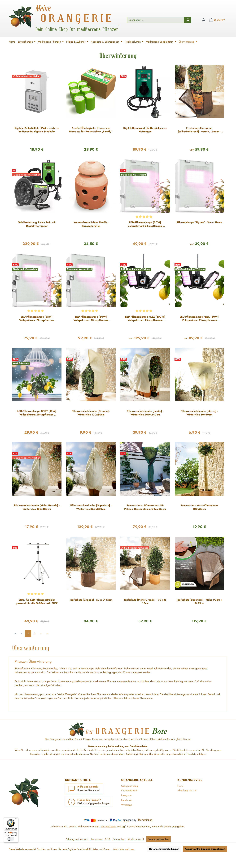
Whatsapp (126, 805)
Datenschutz (119, 839)
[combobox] (155, 20)
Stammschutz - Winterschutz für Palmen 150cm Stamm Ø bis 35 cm (145, 507)
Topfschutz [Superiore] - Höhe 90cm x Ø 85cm (199, 601)
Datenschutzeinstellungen (164, 849)
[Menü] (16, 819)
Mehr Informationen (123, 849)
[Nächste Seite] (41, 633)
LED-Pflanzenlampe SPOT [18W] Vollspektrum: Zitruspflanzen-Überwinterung (36, 412)
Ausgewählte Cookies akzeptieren (205, 849)
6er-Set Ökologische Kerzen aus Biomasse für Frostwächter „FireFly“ (91, 129)
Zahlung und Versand (77, 839)
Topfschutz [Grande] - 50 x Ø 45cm (91, 600)
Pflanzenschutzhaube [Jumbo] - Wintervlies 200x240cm (145, 412)
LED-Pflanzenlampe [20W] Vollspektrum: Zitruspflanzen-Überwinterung (145, 224)
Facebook (126, 800)
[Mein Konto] (203, 20)
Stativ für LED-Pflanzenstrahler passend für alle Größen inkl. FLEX (37, 601)
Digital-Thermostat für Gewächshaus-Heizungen (145, 129)
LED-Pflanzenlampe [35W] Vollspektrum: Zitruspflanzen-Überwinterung (36, 318)
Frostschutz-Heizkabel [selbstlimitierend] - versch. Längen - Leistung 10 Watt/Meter (199, 129)
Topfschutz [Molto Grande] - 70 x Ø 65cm (145, 601)
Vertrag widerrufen (159, 839)
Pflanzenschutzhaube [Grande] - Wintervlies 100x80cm (91, 412)
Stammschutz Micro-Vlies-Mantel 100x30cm (199, 507)
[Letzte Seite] (47, 633)
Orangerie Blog (129, 786)
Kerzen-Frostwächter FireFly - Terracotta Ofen (91, 224)
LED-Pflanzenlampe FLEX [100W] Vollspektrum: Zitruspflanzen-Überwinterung (145, 318)
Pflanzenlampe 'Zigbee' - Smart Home (199, 222)
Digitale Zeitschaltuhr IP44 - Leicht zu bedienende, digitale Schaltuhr (36, 129)
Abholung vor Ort (187, 790)
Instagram (126, 795)
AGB (107, 839)
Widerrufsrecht (136, 839)
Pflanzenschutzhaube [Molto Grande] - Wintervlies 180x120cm (37, 507)
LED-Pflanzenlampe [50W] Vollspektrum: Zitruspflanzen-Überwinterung (91, 318)
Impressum (96, 839)
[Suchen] (187, 20)
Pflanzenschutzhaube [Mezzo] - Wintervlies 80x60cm (199, 412)
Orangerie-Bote (129, 790)
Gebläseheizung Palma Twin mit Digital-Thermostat (37, 224)
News (180, 786)
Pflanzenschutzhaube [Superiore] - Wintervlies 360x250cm (90, 507)
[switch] (11, 839)
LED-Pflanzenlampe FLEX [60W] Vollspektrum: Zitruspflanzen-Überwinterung (199, 318)
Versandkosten (108, 826)
